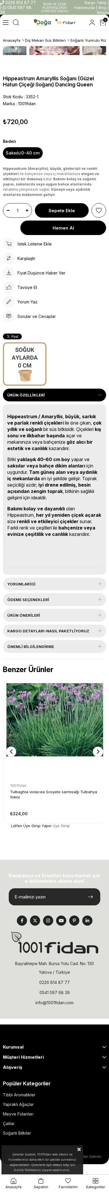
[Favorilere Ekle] (99, 210)
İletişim (103, 12)
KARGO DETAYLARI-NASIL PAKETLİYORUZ (48, 631)
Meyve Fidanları (18, 1113)
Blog (102, 7)
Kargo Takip (95, 2)
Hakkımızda (84, 7)
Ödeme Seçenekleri (28, 599)
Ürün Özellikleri (26, 395)
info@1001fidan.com (54, 1002)
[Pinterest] (74, 921)
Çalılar (9, 1123)
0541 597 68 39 (55, 992)
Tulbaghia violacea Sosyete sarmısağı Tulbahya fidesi (53, 794)
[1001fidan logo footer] (54, 942)
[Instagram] (48, 921)
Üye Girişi (61, 826)
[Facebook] (22, 921)
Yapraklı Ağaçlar (18, 1104)
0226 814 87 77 (20, 2)
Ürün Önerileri (23, 615)
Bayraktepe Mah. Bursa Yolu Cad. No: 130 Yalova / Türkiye (54, 968)
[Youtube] (61, 921)
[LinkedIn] (87, 921)
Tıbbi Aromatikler (19, 1094)
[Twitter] (35, 921)
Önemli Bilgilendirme (30, 646)
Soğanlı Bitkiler (17, 1133)
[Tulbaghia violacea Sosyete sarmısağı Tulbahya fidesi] (54, 731)
